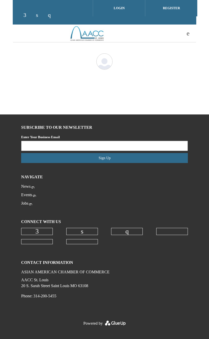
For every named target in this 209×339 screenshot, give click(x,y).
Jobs (24, 203)
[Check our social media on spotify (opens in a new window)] (84, 13)
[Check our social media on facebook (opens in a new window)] (23, 13)
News (26, 186)
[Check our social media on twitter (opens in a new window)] (59, 13)
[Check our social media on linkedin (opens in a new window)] (35, 13)
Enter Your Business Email (40, 137)
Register (171, 8)
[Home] (87, 33)
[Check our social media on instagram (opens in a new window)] (47, 13)
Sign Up (105, 158)
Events (26, 195)
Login (119, 8)
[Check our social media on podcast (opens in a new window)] (71, 13)
